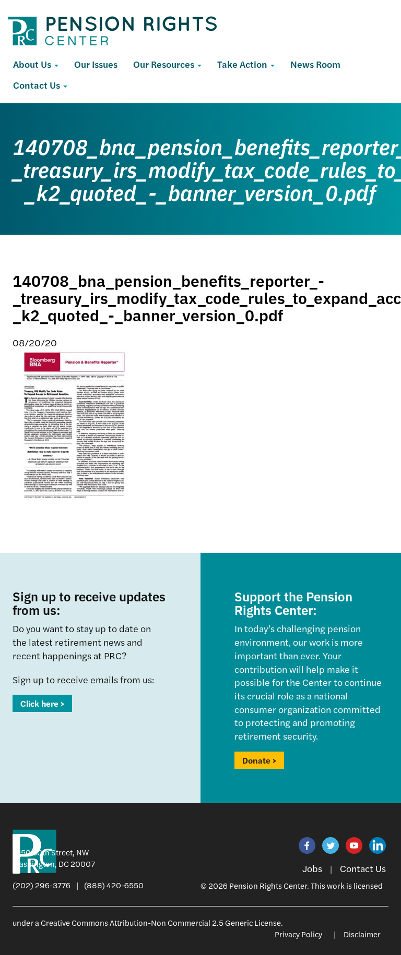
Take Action (243, 63)
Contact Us (37, 84)
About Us (33, 63)
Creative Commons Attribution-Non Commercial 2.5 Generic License (161, 922)
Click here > (42, 703)
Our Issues (95, 63)
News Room (315, 63)
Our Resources (164, 63)
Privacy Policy (298, 933)
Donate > (259, 760)
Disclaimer (362, 933)
